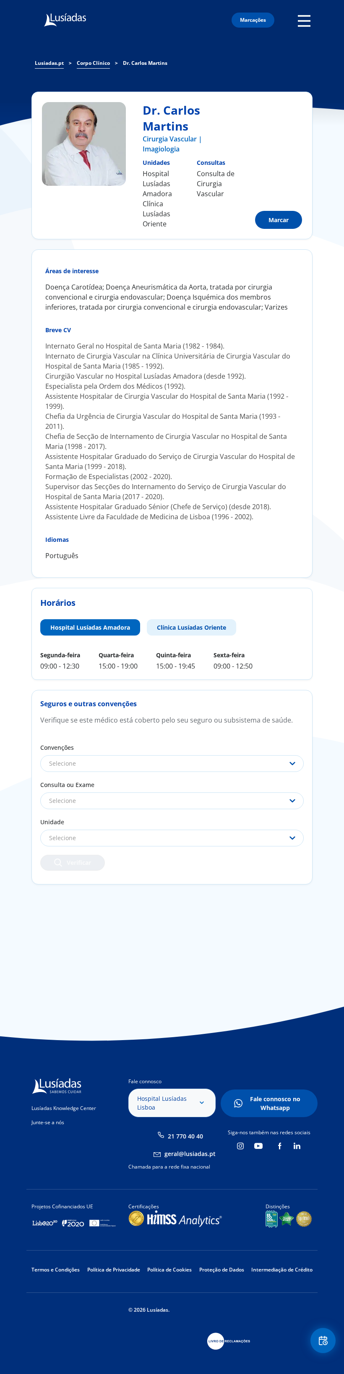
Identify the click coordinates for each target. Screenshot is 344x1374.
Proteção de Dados (221, 1269)
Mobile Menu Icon (306, 20)
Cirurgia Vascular (170, 139)
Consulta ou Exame (67, 785)
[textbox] (172, 763)
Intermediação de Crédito (282, 1269)
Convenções (57, 747)
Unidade (52, 822)
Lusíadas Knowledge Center (63, 1108)
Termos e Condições (55, 1269)
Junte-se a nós (47, 1122)
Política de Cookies (169, 1269)
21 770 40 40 (185, 1136)
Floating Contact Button (323, 1340)
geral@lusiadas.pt (190, 1154)
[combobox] (172, 763)
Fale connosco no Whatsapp (275, 1103)
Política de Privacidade (113, 1269)
